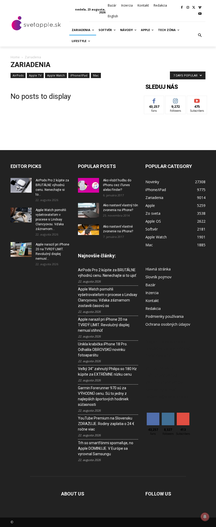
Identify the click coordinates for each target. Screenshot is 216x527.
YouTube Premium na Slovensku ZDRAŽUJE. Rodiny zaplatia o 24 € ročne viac (106, 423)
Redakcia (153, 308)
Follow (175, 100)
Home (15, 57)
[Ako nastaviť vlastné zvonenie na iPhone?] (88, 229)
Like (154, 100)
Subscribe (197, 100)
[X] (194, 8)
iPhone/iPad (78, 75)
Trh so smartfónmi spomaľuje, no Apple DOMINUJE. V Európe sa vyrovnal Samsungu (105, 448)
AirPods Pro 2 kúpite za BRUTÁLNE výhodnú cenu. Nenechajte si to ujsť (107, 273)
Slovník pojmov (158, 276)
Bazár (150, 284)
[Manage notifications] (205, 517)
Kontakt (152, 300)
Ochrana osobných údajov (167, 324)
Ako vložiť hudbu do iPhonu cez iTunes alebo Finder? (117, 185)
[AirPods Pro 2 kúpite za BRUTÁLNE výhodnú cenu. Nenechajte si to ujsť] (21, 185)
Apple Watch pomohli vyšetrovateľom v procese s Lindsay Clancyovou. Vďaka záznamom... (51, 219)
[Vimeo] (200, 8)
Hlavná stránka (158, 269)
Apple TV (35, 75)
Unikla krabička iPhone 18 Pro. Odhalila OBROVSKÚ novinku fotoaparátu (102, 349)
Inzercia (152, 292)
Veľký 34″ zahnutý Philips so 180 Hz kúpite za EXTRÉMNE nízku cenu (107, 371)
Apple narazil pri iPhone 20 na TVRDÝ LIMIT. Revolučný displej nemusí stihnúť (103, 324)
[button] (199, 35)
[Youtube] (200, 14)
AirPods (18, 75)
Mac (96, 75)
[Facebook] (182, 8)
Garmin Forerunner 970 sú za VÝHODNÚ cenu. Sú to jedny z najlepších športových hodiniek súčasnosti (103, 396)
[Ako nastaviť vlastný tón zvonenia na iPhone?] (88, 210)
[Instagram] (188, 8)
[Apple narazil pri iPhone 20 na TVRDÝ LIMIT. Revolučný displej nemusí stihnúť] (21, 249)
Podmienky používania (164, 316)
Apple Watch (56, 75)
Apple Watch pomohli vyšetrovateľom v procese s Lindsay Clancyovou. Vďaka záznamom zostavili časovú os (107, 297)
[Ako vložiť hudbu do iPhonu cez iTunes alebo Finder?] (88, 185)
